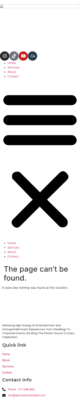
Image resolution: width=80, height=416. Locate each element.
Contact (13, 76)
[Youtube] (23, 56)
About (11, 72)
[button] (40, 160)
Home (11, 63)
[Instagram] (4, 56)
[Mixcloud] (32, 56)
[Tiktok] (14, 56)
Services (13, 67)
